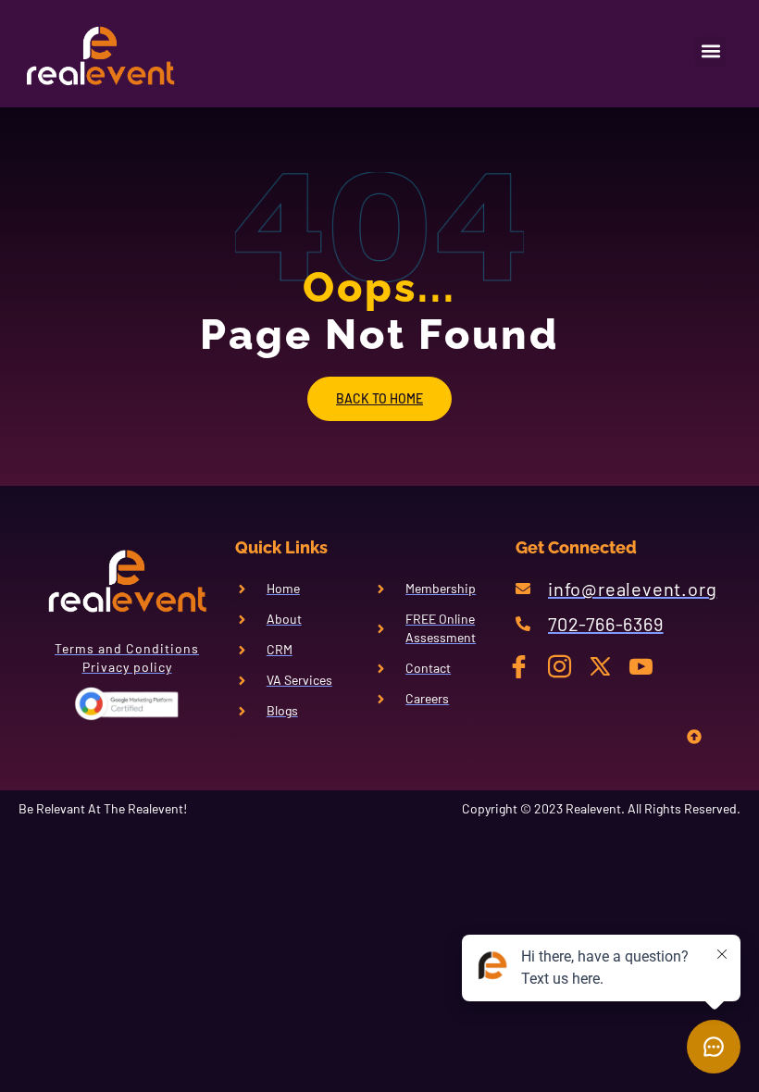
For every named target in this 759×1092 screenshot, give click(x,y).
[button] (710, 51)
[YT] (648, 665)
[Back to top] (694, 739)
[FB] (526, 665)
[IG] (567, 665)
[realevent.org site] (109, 56)
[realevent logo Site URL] (127, 581)
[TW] (608, 665)
